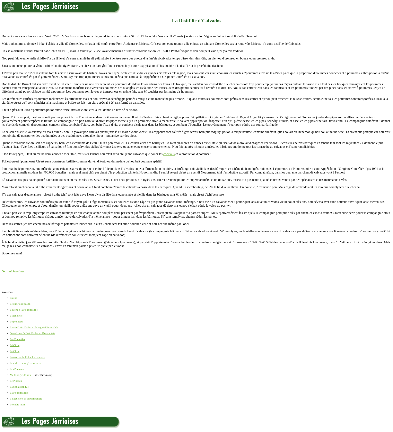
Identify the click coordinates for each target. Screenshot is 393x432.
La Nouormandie (19, 392)
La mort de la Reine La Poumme (27, 357)
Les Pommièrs (17, 339)
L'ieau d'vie (16, 315)
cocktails (169, 154)
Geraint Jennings (13, 271)
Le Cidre (14, 351)
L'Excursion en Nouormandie (26, 398)
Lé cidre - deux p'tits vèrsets (25, 363)
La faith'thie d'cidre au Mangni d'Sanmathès (34, 327)
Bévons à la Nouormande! (24, 309)
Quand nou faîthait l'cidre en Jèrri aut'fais (32, 333)
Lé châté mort (17, 404)
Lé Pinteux (16, 380)
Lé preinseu (16, 321)
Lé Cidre (14, 345)
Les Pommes (17, 368)
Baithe (13, 297)
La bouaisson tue (19, 386)
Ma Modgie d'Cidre (21, 374)
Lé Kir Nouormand (20, 303)
